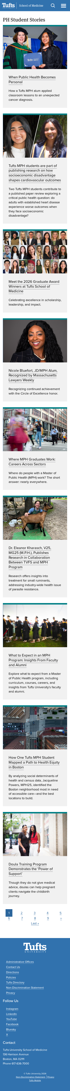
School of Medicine (31, 5)
